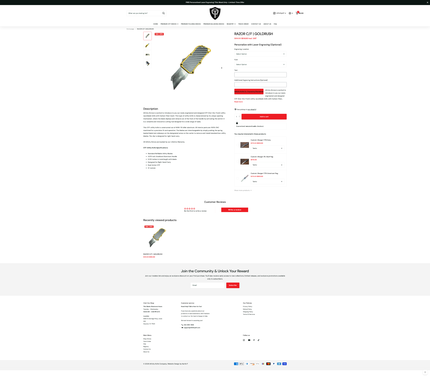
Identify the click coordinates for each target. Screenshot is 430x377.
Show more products (242, 190)
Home (155, 24)
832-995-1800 (189, 325)
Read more (238, 102)
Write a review (234, 210)
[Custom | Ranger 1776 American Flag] (244, 178)
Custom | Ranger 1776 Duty (261, 140)
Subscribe (233, 285)
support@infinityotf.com (192, 328)
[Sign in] (291, 13)
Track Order (243, 24)
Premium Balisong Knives (213, 24)
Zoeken (163, 13)
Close (427, 2)
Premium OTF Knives (168, 24)
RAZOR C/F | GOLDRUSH (152, 254)
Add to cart (264, 117)
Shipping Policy (248, 312)
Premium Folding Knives (191, 24)
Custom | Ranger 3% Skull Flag (262, 157)
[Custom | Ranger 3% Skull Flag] (244, 161)
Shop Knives (147, 339)
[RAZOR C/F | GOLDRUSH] (157, 238)
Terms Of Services (249, 314)
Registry (146, 346)
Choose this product (238, 145)
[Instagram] (244, 340)
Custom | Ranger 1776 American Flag (264, 173)
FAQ (275, 24)
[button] (221, 68)
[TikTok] (258, 340)
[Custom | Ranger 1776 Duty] (244, 145)
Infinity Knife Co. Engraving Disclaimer (248, 92)
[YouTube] (249, 340)
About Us (267, 24)
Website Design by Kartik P (178, 364)
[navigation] (147, 36)
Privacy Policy (247, 306)
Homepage (130, 29)
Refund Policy (247, 309)
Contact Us (256, 24)
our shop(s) (252, 109)
